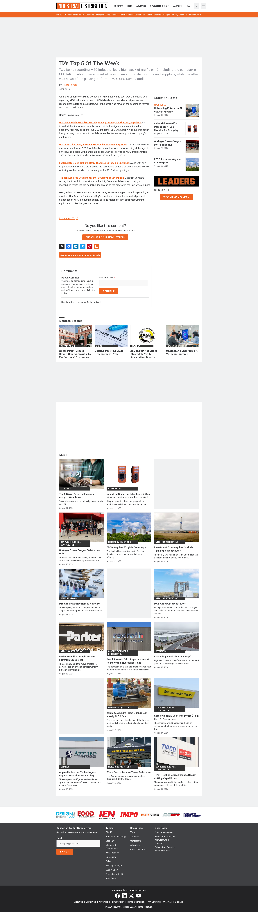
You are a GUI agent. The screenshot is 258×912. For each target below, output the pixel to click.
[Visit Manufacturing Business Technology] (192, 814)
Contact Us (91, 902)
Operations (161, 651)
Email (59, 838)
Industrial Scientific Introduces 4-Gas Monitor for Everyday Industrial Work (166, 127)
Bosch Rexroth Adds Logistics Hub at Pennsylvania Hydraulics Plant (128, 661)
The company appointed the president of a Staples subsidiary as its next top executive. (80, 609)
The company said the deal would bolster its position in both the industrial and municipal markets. (128, 723)
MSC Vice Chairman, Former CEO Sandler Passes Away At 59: (93, 144)
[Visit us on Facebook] (117, 895)
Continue (108, 291)
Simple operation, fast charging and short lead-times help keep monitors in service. (127, 503)
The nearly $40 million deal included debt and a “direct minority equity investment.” (176, 556)
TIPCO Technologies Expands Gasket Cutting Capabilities (175, 777)
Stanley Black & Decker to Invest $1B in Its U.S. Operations (176, 717)
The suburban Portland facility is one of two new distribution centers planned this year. (80, 559)
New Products (114, 489)
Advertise (103, 902)
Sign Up (64, 852)
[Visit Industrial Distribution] (150, 814)
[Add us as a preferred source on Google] (96, 246)
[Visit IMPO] (129, 814)
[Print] (61, 246)
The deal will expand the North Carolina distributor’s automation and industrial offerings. (125, 554)
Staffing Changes (69, 598)
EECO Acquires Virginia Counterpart (167, 161)
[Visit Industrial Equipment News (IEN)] (107, 814)
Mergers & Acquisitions (119, 542)
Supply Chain (68, 346)
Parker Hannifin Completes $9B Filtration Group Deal (77, 658)
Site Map (179, 902)
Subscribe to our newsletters (105, 237)
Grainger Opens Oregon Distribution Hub (167, 143)
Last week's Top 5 (68, 218)
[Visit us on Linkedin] (124, 895)
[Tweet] (82, 246)
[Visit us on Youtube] (138, 895)
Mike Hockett (70, 85)
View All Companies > (176, 197)
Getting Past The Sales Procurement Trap (109, 352)
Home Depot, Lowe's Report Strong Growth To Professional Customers (75, 354)
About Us (78, 902)
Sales (99, 346)
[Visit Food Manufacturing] (87, 814)
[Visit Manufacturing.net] (171, 814)
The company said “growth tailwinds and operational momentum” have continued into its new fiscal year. (80, 782)
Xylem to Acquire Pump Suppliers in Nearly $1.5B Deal (127, 715)
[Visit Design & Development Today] (65, 814)
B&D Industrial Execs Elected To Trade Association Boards (143, 354)
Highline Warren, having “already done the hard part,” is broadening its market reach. (176, 662)
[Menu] (203, 6)
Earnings (65, 767)
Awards (136, 346)
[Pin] (89, 246)
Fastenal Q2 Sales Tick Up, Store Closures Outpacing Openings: (94, 163)
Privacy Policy (117, 902)
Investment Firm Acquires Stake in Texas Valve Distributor (174, 549)
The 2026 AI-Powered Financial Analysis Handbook (76, 496)
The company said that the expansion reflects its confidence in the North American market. (129, 668)
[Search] (196, 6)
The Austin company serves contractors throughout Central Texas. (126, 777)
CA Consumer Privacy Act (160, 902)
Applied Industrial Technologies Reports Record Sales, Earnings (77, 774)
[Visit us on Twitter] (131, 895)
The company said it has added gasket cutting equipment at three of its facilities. (176, 783)
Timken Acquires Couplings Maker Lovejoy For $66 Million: (91, 177)
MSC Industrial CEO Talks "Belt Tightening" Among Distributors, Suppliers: (100, 122)
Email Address (107, 277)
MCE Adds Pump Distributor (170, 603)
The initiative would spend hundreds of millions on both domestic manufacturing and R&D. (176, 726)
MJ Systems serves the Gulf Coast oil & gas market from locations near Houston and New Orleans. (176, 610)
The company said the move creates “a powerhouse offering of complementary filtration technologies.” (78, 667)
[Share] (68, 246)
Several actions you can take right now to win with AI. (81, 503)
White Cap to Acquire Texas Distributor (129, 772)
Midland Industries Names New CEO (79, 603)
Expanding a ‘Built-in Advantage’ (172, 656)
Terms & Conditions (136, 902)
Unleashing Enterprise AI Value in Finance (168, 110)
